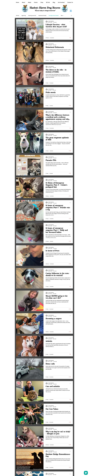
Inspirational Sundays (42, 15)
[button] (71, 10)
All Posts (17, 15)
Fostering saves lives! (32, 15)
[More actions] (70, 21)
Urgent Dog (24, 15)
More (62, 15)
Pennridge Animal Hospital (53, 15)
